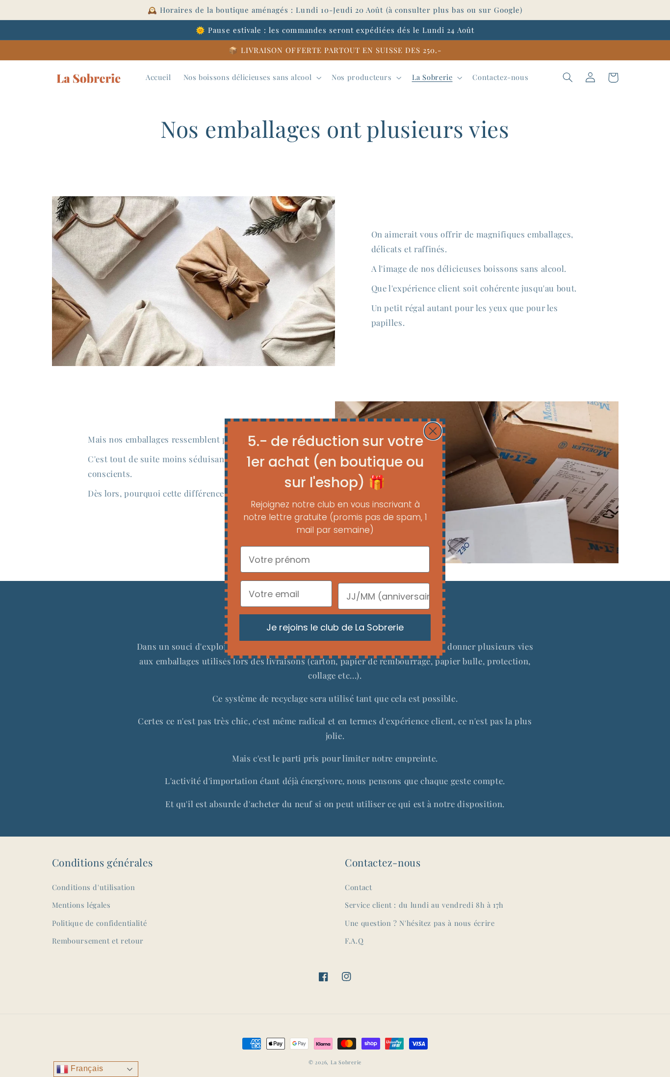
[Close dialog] (432, 431)
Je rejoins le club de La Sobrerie (335, 627)
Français (85, 1068)
